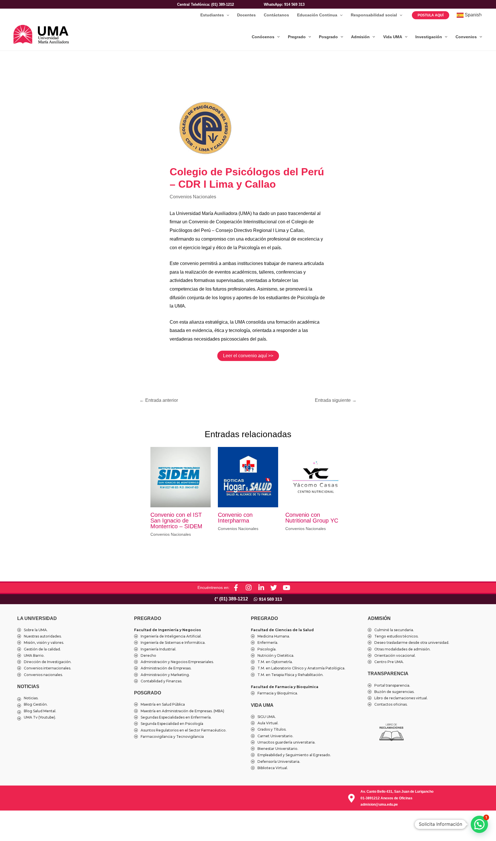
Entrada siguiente (335, 400)
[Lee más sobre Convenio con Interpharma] (248, 476)
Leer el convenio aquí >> (248, 355)
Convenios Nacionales (193, 196)
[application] (226, 15)
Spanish (473, 14)
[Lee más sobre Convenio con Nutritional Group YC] (315, 476)
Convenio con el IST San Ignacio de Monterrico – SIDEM (176, 520)
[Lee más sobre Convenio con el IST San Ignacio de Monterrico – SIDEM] (180, 476)
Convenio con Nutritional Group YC (311, 518)
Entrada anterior (159, 400)
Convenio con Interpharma (235, 518)
